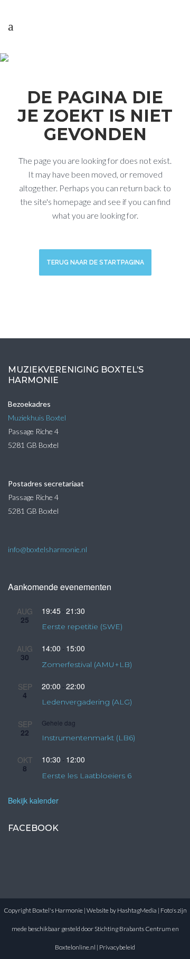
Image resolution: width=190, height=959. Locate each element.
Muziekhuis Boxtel (37, 417)
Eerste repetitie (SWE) (82, 626)
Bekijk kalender (33, 800)
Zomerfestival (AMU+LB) (87, 664)
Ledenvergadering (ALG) (87, 702)
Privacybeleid (117, 947)
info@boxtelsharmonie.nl (47, 549)
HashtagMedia (137, 910)
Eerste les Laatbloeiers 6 (86, 775)
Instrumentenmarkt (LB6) (88, 737)
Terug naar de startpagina (95, 262)
